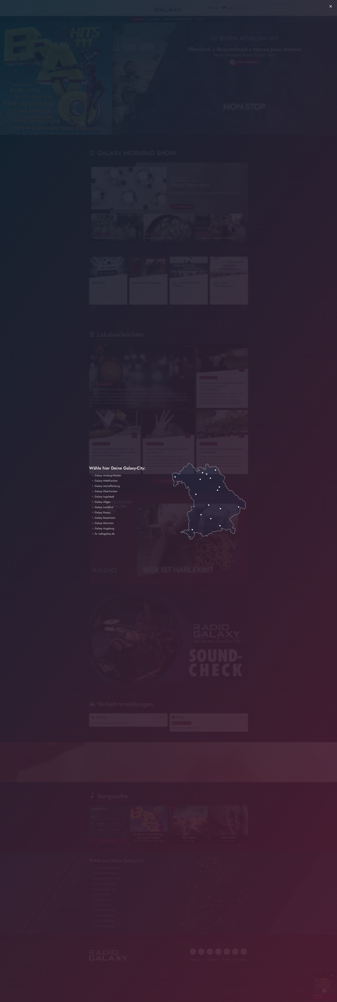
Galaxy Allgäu (102, 502)
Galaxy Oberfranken (106, 491)
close (331, 6)
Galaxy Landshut (104, 507)
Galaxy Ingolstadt (104, 497)
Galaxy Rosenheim (105, 518)
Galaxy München (104, 523)
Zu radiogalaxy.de (105, 534)
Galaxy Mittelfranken (106, 481)
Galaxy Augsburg (104, 528)
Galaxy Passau (103, 512)
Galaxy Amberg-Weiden (108, 475)
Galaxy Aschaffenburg (107, 486)
